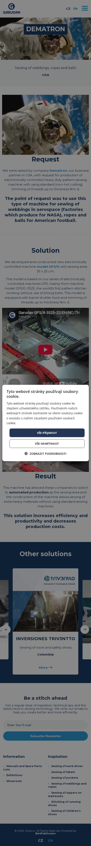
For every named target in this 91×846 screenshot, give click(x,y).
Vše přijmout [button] (47, 433)
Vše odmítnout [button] (47, 443)
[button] (45, 453)
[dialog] (45, 423)
